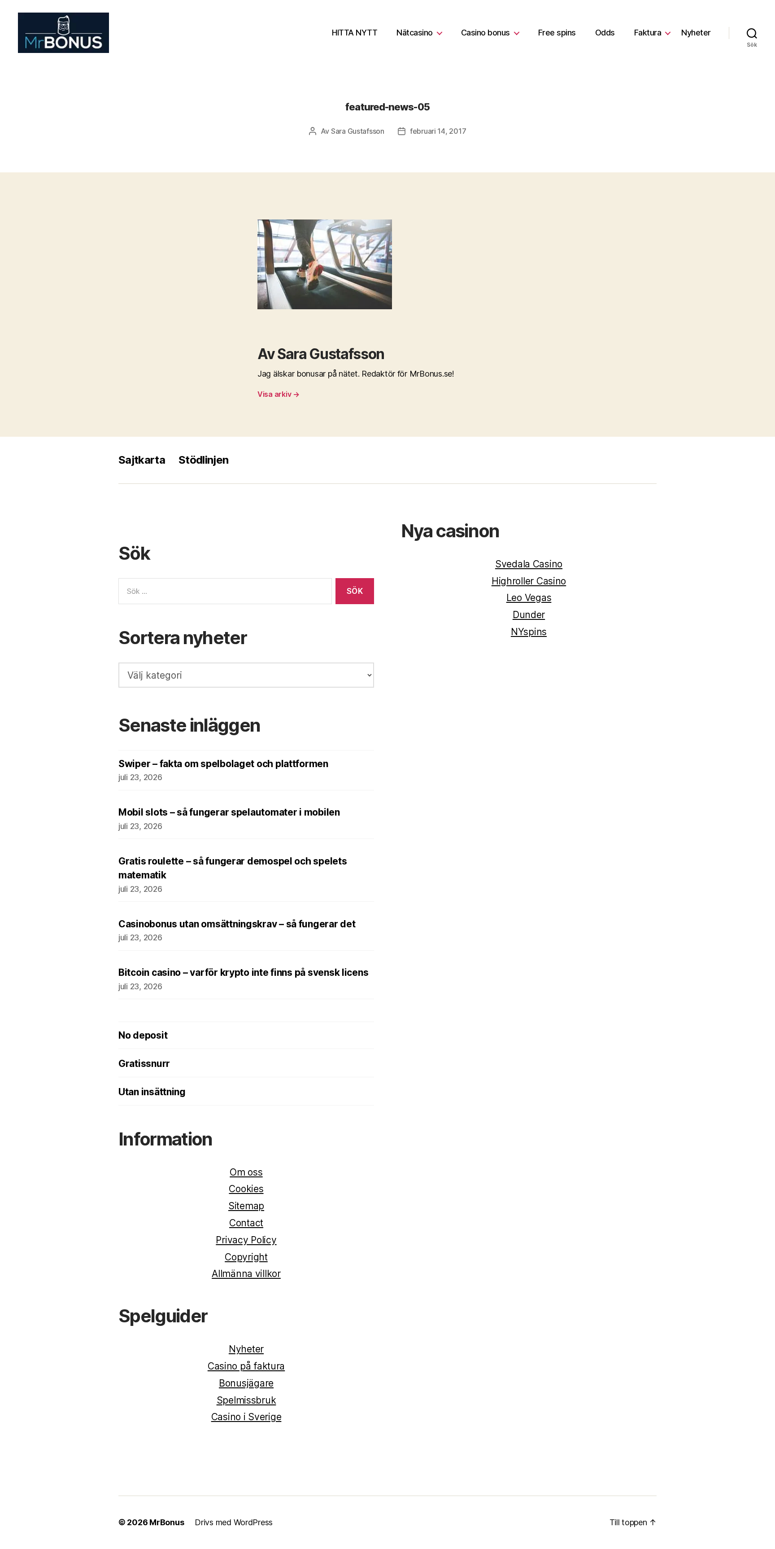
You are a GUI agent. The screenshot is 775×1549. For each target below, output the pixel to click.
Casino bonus (484, 32)
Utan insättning (152, 1091)
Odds (604, 32)
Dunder (529, 614)
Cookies (246, 1188)
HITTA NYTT (353, 32)
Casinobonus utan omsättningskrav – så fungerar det (237, 924)
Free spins (556, 32)
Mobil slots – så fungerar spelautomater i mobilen (229, 812)
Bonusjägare (246, 1383)
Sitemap (246, 1205)
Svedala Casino (528, 564)
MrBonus (166, 1522)
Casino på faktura (246, 1366)
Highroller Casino (529, 581)
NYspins (529, 631)
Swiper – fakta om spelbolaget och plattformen (223, 763)
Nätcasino (414, 32)
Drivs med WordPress (234, 1522)
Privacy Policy (246, 1240)
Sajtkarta (141, 459)
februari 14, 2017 (438, 131)
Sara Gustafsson (357, 131)
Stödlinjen (203, 459)
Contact (246, 1223)
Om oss (246, 1172)
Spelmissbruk (246, 1400)
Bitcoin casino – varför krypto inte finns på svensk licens (243, 972)
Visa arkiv (278, 394)
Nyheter (696, 32)
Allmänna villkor (246, 1273)
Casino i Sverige (246, 1416)
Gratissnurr (144, 1063)
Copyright (246, 1257)
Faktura (646, 32)
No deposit (142, 1035)
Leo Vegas (529, 597)
